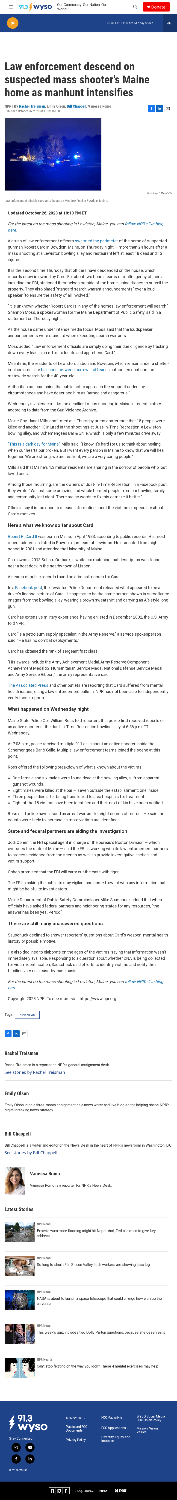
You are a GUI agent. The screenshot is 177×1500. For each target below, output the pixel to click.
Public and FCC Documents (76, 1428)
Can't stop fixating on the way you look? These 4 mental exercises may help (97, 1366)
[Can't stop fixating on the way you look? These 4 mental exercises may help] (20, 1368)
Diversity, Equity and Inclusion (115, 1439)
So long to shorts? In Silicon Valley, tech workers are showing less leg (93, 1264)
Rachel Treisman (32, 106)
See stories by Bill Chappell (31, 1152)
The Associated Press (28, 685)
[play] (12, 23)
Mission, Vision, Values (148, 1430)
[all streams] (170, 23)
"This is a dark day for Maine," (34, 444)
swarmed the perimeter (96, 240)
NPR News (43, 1224)
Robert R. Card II (23, 536)
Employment (75, 1417)
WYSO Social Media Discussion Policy (151, 1418)
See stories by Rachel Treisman (35, 1072)
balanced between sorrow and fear (72, 369)
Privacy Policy (76, 1440)
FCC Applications (113, 1428)
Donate (158, 7)
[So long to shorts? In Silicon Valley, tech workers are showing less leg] (20, 1266)
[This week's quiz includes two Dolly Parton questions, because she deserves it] (20, 1334)
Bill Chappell (76, 106)
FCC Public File (111, 1417)
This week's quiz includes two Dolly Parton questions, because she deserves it (101, 1332)
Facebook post (28, 587)
